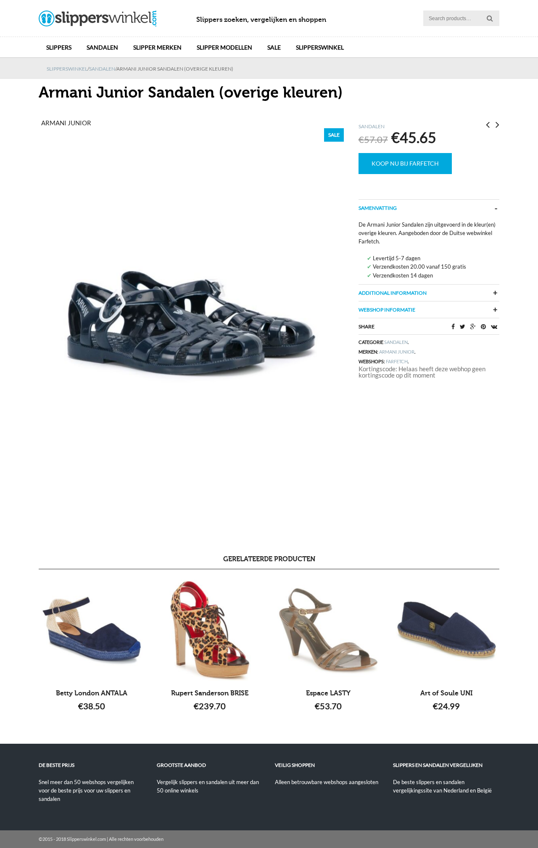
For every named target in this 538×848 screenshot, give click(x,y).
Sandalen (102, 47)
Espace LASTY (328, 693)
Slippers (58, 47)
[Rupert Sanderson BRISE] (210, 630)
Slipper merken (157, 47)
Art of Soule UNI (446, 693)
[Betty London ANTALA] (92, 630)
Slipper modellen (224, 47)
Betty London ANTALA (91, 693)
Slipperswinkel (320, 47)
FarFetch (397, 361)
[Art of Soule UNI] (446, 630)
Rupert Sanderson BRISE (209, 693)
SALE (274, 47)
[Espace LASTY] (328, 630)
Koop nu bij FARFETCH (405, 163)
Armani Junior (396, 351)
